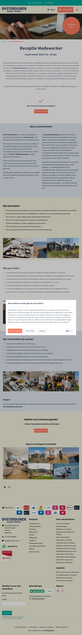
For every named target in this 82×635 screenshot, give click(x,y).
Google (68, 320)
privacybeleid (60, 320)
